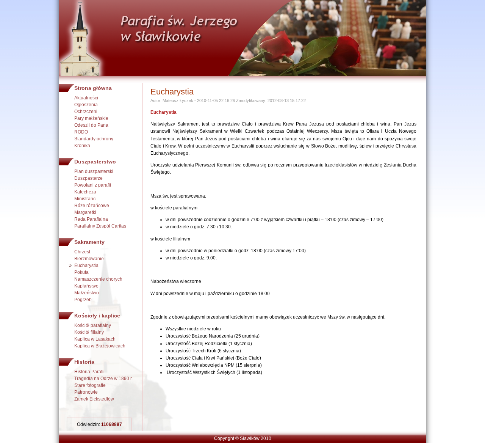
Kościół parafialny (92, 325)
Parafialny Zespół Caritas (100, 226)
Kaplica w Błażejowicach (99, 346)
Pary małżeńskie (91, 118)
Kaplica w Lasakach (95, 339)
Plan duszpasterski (93, 171)
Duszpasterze (88, 178)
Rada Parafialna (91, 219)
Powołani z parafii (92, 185)
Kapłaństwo (86, 286)
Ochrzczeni (85, 111)
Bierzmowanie (89, 258)
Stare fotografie (90, 385)
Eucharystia (86, 265)
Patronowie (86, 392)
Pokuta (81, 272)
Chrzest (82, 251)
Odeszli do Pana (91, 125)
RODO (81, 132)
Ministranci (85, 198)
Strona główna (93, 88)
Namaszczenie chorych (98, 279)
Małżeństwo (86, 292)
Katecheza (85, 192)
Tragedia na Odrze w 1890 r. (103, 378)
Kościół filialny (89, 332)
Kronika (82, 145)
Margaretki (85, 212)
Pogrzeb (83, 299)
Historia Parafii (89, 371)
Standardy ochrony (93, 138)
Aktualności (86, 98)
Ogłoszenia (86, 104)
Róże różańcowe (91, 205)
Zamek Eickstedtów (94, 399)
